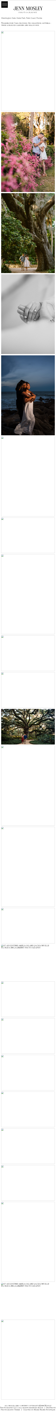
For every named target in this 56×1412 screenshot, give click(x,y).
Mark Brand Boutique (44, 1409)
